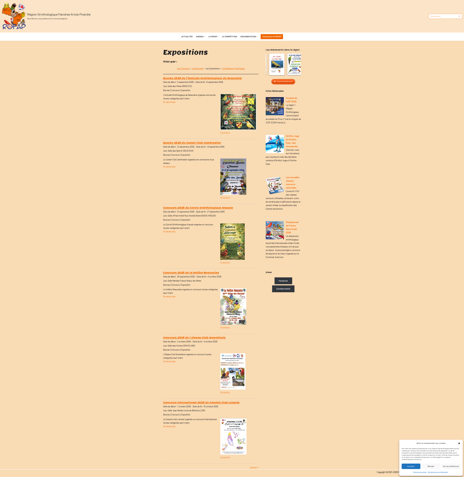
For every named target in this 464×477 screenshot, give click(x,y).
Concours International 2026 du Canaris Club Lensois (201, 402)
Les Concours (183, 68)
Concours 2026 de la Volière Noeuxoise (191, 272)
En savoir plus (169, 102)
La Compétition (229, 36)
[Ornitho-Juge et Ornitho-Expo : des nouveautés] (275, 152)
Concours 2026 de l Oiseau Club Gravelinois (194, 337)
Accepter (411, 466)
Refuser (431, 466)
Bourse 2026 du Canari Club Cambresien (192, 142)
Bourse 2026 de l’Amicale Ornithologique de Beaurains (202, 78)
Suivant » (254, 467)
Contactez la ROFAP (272, 36)
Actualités (187, 36)
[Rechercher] (459, 16)
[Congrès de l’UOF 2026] (275, 114)
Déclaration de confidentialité (438, 472)
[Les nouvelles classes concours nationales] (275, 193)
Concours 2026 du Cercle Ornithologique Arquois (198, 207)
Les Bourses (197, 68)
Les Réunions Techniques (233, 68)
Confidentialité (283, 289)
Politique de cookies (420, 472)
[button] (459, 443)
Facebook (283, 281)
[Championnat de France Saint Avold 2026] (275, 238)
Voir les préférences (451, 466)
